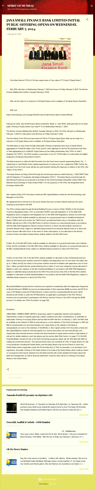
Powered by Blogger (49, 479)
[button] (87, 20)
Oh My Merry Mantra (17, 449)
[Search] (91, 6)
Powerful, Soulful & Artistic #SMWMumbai (28, 422)
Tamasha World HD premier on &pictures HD (29, 395)
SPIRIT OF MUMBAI (20, 5)
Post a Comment (15, 378)
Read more (84, 415)
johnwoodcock (52, 484)
